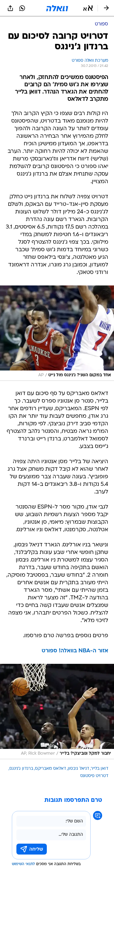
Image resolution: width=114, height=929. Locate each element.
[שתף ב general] (10, 8)
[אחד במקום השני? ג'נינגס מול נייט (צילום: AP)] (57, 333)
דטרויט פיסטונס (94, 776)
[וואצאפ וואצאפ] (22, 8)
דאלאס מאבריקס (50, 769)
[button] (88, 8)
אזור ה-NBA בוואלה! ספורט (75, 651)
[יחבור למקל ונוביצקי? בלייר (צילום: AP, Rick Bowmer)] (57, 711)
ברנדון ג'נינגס (21, 769)
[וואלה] (57, 8)
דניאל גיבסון (78, 769)
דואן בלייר (99, 769)
